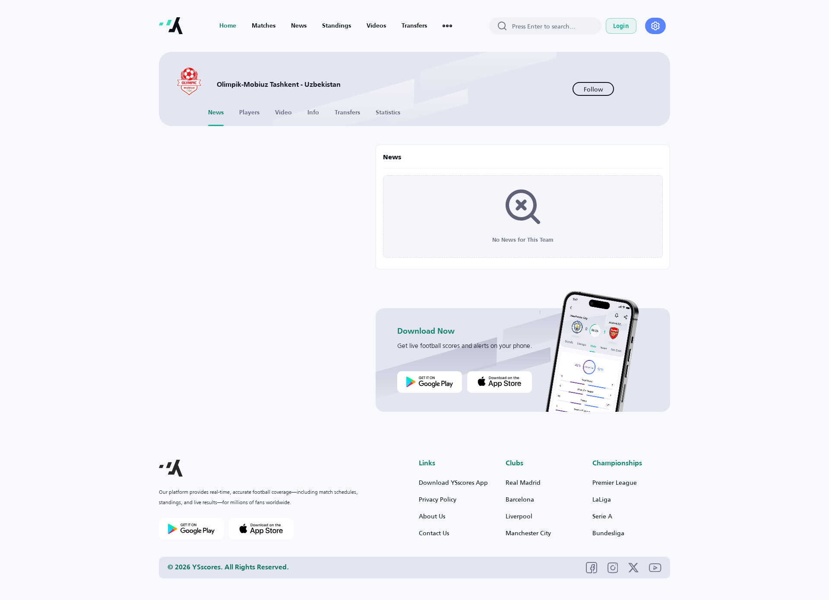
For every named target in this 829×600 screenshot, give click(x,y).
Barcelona (520, 499)
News (299, 26)
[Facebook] (591, 567)
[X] (633, 567)
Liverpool (519, 516)
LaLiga (601, 499)
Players (249, 113)
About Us (432, 516)
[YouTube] (655, 567)
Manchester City (528, 533)
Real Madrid (523, 482)
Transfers (414, 26)
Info (313, 113)
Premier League (614, 482)
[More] (447, 26)
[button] (171, 468)
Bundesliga (608, 533)
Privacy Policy (437, 499)
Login (621, 26)
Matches (263, 26)
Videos (376, 26)
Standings (336, 26)
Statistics (388, 113)
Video (283, 113)
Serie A (602, 516)
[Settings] (655, 26)
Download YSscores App (453, 482)
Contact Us (434, 533)
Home (227, 26)
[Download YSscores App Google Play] (429, 382)
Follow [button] (593, 89)
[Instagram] (613, 567)
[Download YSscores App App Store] (499, 382)
